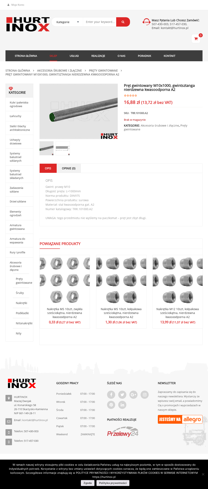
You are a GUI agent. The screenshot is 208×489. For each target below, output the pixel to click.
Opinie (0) (68, 168)
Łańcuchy (15, 116)
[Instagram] (145, 395)
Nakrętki (21, 303)
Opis (48, 168)
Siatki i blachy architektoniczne (20, 128)
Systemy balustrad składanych (16, 174)
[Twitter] (122, 395)
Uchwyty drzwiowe (15, 141)
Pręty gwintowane (103, 70)
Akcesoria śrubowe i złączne (59, 70)
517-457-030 (178, 24)
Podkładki (22, 313)
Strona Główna (17, 70)
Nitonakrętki (24, 323)
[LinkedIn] (122, 405)
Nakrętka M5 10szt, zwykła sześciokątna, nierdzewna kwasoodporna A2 (64, 313)
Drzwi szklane (18, 201)
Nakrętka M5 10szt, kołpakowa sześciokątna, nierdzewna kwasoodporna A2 (121, 313)
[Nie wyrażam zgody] (203, 474)
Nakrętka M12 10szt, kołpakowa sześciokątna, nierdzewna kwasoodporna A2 (177, 313)
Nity (18, 333)
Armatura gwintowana (17, 227)
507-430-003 (160, 24)
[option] (79, 111)
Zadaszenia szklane (16, 189)
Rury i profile (17, 252)
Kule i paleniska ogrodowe (19, 104)
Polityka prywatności (113, 483)
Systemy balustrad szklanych (16, 157)
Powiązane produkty (60, 243)
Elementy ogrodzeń (15, 213)
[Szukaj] (123, 22)
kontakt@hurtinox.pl (174, 28)
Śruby (20, 293)
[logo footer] (27, 383)
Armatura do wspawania (17, 240)
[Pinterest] (111, 405)
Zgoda (87, 483)
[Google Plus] (133, 395)
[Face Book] (111, 395)
